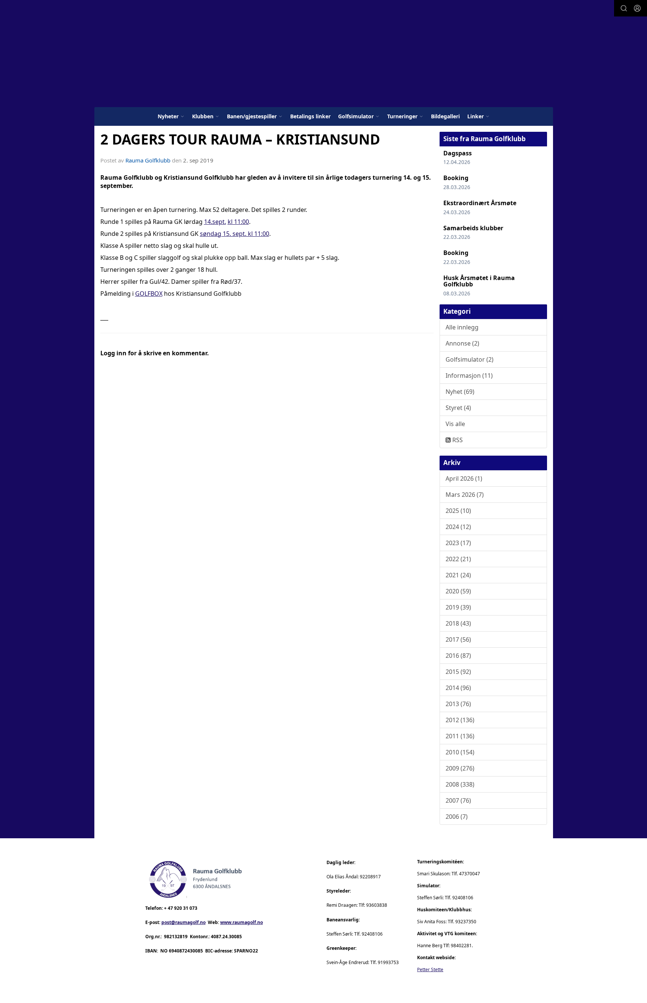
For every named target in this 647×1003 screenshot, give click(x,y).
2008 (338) (460, 784)
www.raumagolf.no (241, 922)
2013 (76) (458, 704)
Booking (455, 178)
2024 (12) (458, 527)
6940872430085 (186, 951)
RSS (457, 440)
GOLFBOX (148, 293)
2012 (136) (460, 720)
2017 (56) (458, 639)
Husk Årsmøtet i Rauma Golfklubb (479, 281)
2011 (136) (460, 736)
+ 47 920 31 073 (180, 908)
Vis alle (455, 424)
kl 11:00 (238, 222)
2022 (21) (458, 559)
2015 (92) (458, 672)
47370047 (469, 873)
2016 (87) (458, 655)
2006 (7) (457, 816)
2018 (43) (458, 623)
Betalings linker (310, 116)
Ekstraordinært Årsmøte (479, 203)
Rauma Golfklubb (147, 160)
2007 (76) (458, 800)
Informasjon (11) (469, 375)
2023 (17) (458, 543)
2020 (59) (458, 591)
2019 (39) (458, 607)
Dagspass (457, 153)
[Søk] (624, 8)
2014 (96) (458, 688)
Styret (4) (458, 408)
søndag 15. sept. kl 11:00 (234, 234)
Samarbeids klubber (473, 228)
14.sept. (215, 222)
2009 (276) (460, 768)
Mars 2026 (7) (465, 494)
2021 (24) (458, 575)
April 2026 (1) (464, 478)
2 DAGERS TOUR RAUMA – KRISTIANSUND (240, 139)
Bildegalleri (445, 116)
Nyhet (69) (460, 391)
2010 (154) (460, 752)
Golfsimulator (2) (469, 359)
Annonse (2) (462, 343)
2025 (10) (458, 511)
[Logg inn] (637, 8)
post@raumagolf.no (183, 922)
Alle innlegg (462, 327)
